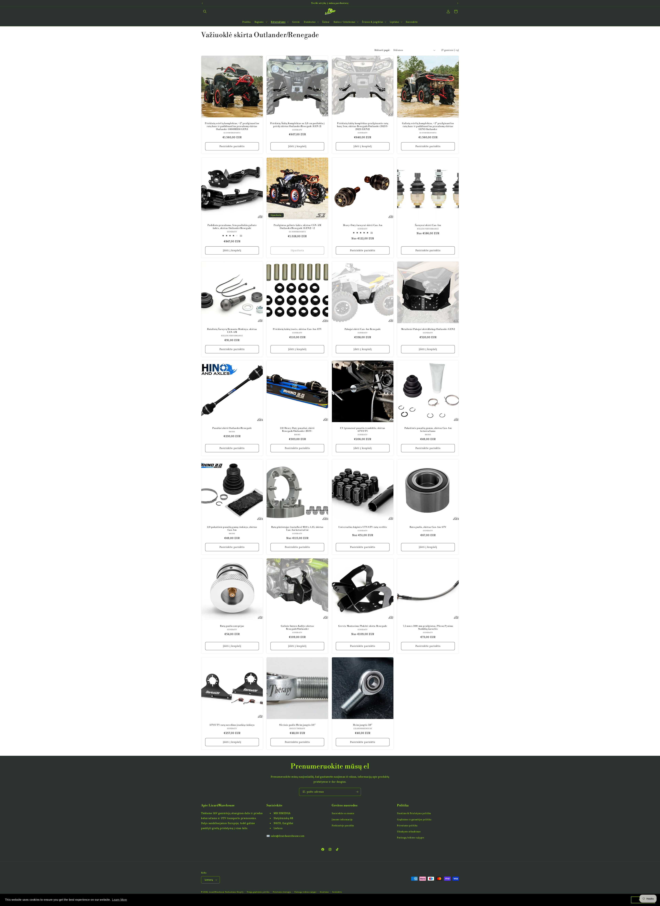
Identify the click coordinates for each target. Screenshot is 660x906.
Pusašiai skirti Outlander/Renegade (232, 428)
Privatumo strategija (282, 892)
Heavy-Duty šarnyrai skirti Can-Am (362, 225)
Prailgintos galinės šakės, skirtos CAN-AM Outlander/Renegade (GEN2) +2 (297, 227)
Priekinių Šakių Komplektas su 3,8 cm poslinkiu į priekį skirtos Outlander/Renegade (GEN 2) (297, 125)
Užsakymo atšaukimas (409, 831)
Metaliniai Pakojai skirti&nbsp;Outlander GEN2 (428, 329)
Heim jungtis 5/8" (362, 725)
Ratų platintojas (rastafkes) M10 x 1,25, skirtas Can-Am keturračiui (297, 528)
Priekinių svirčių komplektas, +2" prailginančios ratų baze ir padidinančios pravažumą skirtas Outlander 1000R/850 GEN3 (232, 126)
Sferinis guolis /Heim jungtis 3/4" (297, 725)
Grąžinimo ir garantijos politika (414, 819)
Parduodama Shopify (234, 892)
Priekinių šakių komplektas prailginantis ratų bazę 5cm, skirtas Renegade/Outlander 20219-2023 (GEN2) (362, 126)
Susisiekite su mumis (343, 813)
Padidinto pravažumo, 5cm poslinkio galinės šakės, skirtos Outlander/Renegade (231, 227)
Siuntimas (324, 892)
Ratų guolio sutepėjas (232, 626)
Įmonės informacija (342, 819)
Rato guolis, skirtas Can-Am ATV (428, 527)
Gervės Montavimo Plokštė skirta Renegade (362, 626)
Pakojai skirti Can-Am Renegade (363, 329)
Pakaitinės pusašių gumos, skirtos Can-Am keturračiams (428, 429)
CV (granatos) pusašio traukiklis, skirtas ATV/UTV (362, 429)
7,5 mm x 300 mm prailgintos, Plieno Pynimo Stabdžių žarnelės (428, 627)
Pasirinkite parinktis (232, 146)
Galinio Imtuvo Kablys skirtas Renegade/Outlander (297, 627)
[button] (205, 11)
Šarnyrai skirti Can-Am (428, 225)
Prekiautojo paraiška (343, 825)
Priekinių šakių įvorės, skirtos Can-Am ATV (297, 329)
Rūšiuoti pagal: (382, 50)
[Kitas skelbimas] (457, 3)
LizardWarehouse (216, 892)
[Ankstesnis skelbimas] (202, 3)
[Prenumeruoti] (357, 792)
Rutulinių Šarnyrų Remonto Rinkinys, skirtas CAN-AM (232, 330)
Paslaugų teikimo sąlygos (410, 837)
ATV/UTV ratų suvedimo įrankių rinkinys (232, 725)
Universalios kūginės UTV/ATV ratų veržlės (362, 527)
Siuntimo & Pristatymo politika (414, 813)
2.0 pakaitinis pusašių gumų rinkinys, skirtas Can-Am (232, 528)
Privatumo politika (407, 825)
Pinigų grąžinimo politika (258, 892)
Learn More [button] (119, 899)
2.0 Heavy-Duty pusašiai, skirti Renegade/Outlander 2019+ (297, 429)
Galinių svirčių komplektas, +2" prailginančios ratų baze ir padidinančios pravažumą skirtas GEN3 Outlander (428, 126)
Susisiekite (337, 892)
